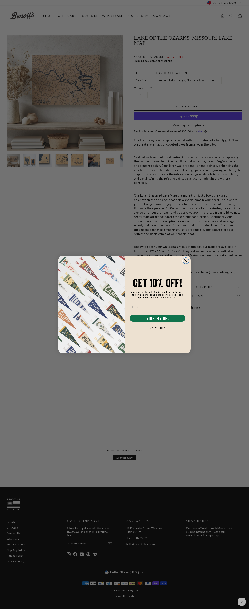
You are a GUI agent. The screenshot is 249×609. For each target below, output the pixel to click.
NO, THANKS (157, 328)
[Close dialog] (186, 261)
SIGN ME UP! (157, 318)
